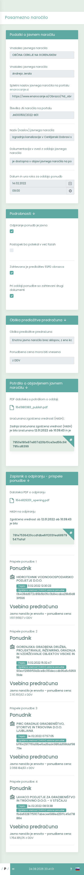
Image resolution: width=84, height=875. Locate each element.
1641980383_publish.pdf (32, 407)
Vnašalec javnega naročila (28, 48)
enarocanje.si (19, 89)
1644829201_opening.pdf (32, 500)
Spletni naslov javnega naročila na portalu (39, 87)
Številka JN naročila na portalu (31, 108)
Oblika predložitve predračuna (31, 332)
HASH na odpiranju (22, 511)
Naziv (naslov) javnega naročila (32, 130)
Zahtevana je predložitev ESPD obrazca (37, 267)
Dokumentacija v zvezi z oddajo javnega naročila (38, 151)
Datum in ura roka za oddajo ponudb (36, 176)
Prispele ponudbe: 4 (24, 782)
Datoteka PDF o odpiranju (27, 492)
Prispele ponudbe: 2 (23, 631)
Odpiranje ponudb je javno (28, 225)
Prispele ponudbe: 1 (23, 561)
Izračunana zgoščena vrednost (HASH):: (37, 418)
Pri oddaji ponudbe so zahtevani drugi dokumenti (36, 288)
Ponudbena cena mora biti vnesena (35, 352)
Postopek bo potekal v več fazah (33, 244)
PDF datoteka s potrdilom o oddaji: (34, 399)
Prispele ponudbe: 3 (23, 708)
